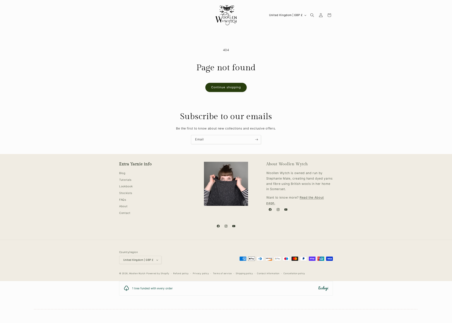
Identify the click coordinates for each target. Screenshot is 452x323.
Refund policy (181, 273)
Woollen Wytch (137, 273)
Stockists (125, 193)
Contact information (268, 273)
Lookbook (126, 186)
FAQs (122, 199)
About (123, 206)
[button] (312, 15)
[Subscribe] (256, 139)
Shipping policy (244, 273)
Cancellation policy (294, 273)
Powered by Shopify (157, 273)
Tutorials (125, 180)
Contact (124, 213)
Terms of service (222, 273)
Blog (122, 173)
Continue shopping (226, 87)
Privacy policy (201, 273)
